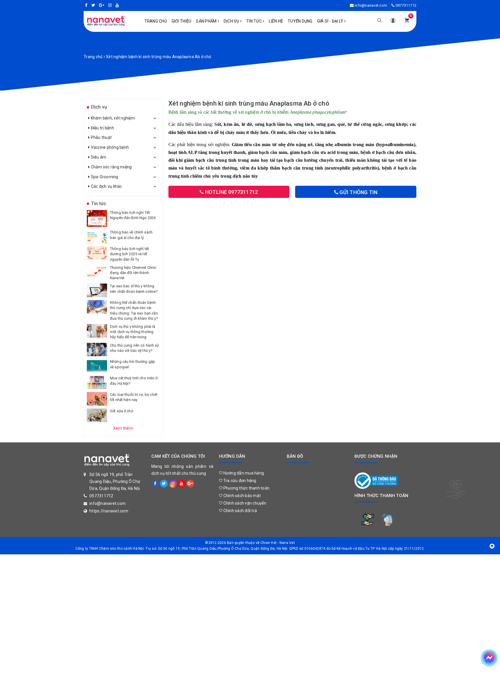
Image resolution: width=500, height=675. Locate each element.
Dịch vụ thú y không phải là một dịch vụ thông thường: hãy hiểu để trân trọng (132, 331)
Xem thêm (123, 428)
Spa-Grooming (104, 176)
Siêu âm (98, 157)
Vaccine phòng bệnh (109, 147)
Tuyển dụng (300, 21)
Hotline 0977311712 (231, 192)
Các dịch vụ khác (106, 186)
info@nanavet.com (370, 5)
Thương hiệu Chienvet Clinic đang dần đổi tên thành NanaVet (133, 272)
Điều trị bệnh (102, 128)
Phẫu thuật (101, 137)
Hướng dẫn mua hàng (243, 473)
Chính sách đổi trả (239, 510)
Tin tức (254, 21)
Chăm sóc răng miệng (111, 167)
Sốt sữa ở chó (121, 411)
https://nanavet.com (108, 511)
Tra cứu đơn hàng (239, 480)
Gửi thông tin (358, 192)
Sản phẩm (206, 21)
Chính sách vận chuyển (244, 503)
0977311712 (406, 5)
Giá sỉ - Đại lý (330, 21)
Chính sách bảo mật (241, 495)
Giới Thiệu (182, 21)
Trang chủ (155, 21)
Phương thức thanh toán (245, 488)
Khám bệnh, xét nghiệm (112, 118)
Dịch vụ (232, 21)
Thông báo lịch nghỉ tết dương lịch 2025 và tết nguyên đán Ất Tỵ (129, 254)
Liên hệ (276, 21)
